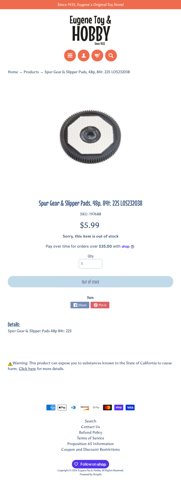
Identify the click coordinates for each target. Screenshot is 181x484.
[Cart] (97, 55)
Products (31, 72)
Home (13, 72)
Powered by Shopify (91, 474)
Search (90, 421)
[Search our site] (111, 55)
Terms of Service (90, 438)
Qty (91, 256)
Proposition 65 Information (90, 444)
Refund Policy (90, 432)
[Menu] (70, 55)
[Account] (84, 55)
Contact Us (90, 427)
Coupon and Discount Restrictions (90, 449)
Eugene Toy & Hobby (89, 470)
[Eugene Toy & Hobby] (90, 29)
